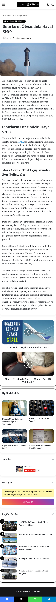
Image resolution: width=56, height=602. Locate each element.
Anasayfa (8, 15)
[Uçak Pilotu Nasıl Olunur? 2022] (14, 436)
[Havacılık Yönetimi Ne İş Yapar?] (41, 408)
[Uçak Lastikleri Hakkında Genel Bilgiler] (9, 574)
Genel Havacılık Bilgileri (14, 21)
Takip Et (29, 502)
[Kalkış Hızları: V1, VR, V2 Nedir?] (9, 562)
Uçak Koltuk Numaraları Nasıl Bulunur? (40, 446)
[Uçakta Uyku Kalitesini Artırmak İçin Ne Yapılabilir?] (14, 408)
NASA (21, 142)
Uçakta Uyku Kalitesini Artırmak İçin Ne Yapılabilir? (12, 421)
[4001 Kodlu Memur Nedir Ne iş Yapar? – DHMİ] (9, 526)
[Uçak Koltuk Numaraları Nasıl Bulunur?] (41, 436)
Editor (8, 38)
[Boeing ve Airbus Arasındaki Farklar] (9, 538)
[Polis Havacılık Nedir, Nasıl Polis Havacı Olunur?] (9, 550)
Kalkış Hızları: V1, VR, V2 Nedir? (34, 558)
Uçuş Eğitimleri (21, 15)
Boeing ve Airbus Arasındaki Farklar (35, 534)
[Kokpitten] (28, 4)
